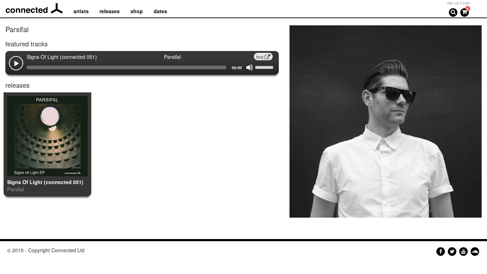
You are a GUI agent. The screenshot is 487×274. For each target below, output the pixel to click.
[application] (142, 67)
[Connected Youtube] (463, 252)
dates (160, 11)
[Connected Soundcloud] (475, 252)
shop (136, 11)
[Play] (16, 63)
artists (81, 11)
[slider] (265, 66)
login (466, 2)
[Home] (37, 8)
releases (109, 11)
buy (260, 57)
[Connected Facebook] (441, 252)
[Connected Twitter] (452, 252)
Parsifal (15, 189)
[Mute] (249, 67)
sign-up (453, 2)
